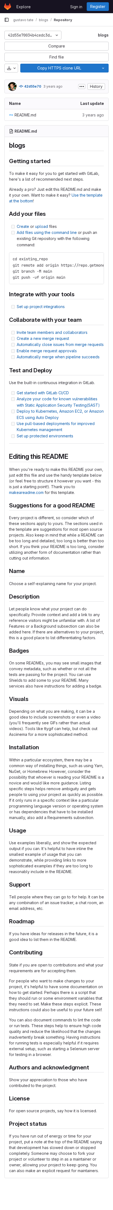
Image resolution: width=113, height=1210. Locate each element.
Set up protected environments (45, 436)
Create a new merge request (43, 338)
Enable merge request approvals (47, 350)
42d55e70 (32, 86)
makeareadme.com (26, 492)
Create (23, 226)
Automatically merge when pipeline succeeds (58, 356)
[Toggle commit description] (81, 86)
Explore (23, 6)
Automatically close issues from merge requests (60, 344)
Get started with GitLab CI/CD (43, 392)
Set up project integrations (41, 306)
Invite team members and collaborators (52, 332)
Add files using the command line (47, 232)
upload (41, 226)
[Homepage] (7, 6)
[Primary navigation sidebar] (6, 19)
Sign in (76, 6)
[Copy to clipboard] (97, 259)
